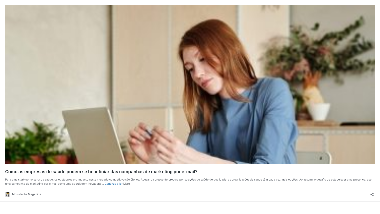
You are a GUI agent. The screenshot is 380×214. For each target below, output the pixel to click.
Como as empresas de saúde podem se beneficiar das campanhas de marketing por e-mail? (101, 171)
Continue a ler (114, 183)
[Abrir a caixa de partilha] (372, 193)
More (126, 183)
